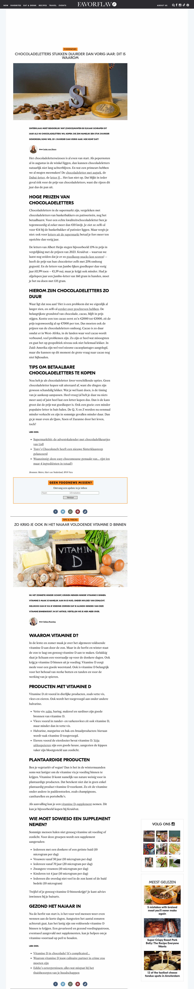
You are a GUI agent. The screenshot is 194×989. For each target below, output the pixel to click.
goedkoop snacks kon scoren (85, 256)
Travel (53, 6)
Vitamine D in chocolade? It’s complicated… (61, 953)
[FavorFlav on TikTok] (184, 5)
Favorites (16, 6)
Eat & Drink (30, 6)
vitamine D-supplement (76, 804)
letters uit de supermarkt (63, 234)
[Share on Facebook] (55, 512)
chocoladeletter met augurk (83, 172)
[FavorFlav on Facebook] (176, 5)
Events (62, 6)
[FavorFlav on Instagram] (180, 5)
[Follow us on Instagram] (70, 512)
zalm (49, 711)
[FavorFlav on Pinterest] (188, 5)
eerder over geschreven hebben (78, 309)
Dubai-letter (37, 177)
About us (162, 6)
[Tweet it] (62, 512)
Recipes (43, 6)
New (6, 6)
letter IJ (55, 177)
